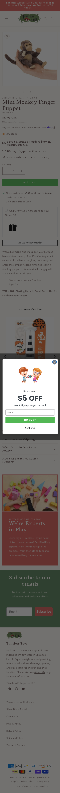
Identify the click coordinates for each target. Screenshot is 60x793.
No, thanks (30, 428)
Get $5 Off (30, 420)
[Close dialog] (54, 362)
